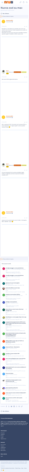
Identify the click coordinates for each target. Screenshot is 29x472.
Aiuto (22, 468)
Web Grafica (3, 450)
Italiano (2, 466)
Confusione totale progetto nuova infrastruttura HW (13, 380)
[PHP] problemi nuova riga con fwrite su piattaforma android (15, 341)
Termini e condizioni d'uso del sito (7, 468)
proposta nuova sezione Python (13, 294)
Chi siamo (3, 432)
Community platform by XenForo (12, 462)
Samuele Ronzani (9, 289)
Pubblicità (3, 434)
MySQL (14, 289)
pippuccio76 (9, 329)
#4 (26, 170)
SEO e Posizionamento (15, 276)
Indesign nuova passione (11, 301)
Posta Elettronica (15, 400)
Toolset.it (2, 446)
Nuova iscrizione (9, 373)
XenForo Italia (24, 463)
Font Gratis (3, 448)
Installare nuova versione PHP (12, 353)
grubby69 (7, 311)
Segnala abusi (3, 438)
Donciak (7, 354)
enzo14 (7, 343)
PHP (12, 284)
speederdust (8, 284)
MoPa (10, 395)
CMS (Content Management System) (18, 269)
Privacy (2, 435)
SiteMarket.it (3, 447)
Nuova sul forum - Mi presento (13, 347)
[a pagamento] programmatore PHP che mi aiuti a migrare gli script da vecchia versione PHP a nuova (16, 323)
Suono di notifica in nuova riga (13, 287)
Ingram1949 (8, 337)
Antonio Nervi (8, 389)
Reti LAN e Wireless (13, 382)
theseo (7, 325)
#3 (26, 122)
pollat (7, 369)
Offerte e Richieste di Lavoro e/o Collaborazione (14, 326)
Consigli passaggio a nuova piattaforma (15, 268)
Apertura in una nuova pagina (12, 283)
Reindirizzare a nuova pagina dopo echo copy (16, 317)
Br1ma (8, 377)
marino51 (11, 370)
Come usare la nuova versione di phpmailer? (16, 392)
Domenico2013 (5, 10)
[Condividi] (25, 26)
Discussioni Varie (13, 311)
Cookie (2, 437)
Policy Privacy (17, 468)
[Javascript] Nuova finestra (12, 387)
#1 (26, 26)
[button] (2, 2)
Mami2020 (8, 303)
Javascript (13, 337)
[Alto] (1, 470)
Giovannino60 (8, 400)
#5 (26, 218)
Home (25, 468)
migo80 (7, 394)
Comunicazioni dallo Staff (17, 295)
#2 (26, 77)
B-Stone (7, 374)
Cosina (7, 318)
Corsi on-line (3, 444)
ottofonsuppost (10, 298)
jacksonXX (8, 359)
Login (2, 456)
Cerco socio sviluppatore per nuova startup (15, 358)
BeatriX (7, 348)
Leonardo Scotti (9, 295)
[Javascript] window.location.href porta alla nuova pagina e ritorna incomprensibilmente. (16, 334)
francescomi (8, 269)
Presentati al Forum (14, 303)
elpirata (7, 382)
